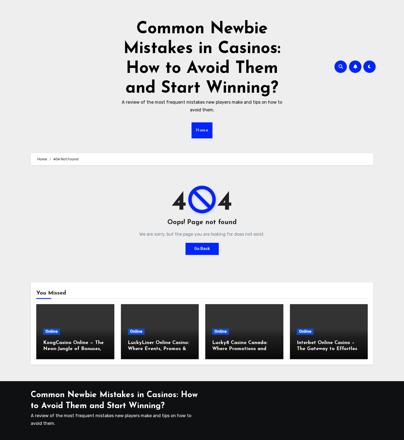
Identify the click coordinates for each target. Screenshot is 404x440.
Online (51, 331)
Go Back (202, 248)
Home (202, 130)
